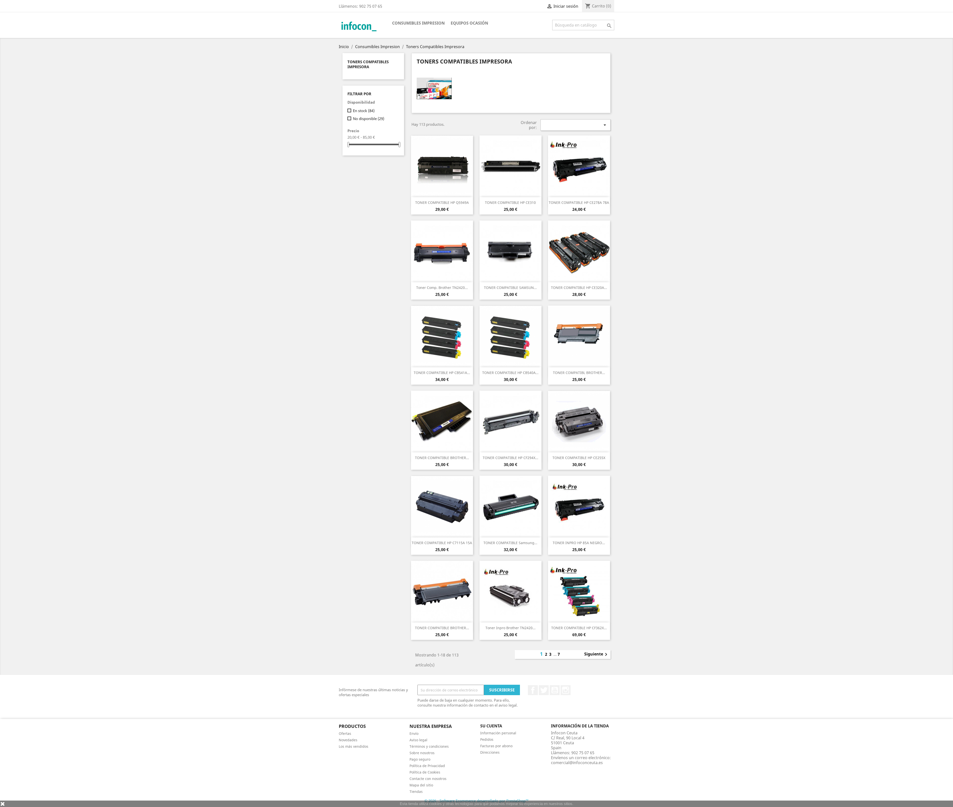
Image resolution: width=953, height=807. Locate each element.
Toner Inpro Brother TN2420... (510, 627)
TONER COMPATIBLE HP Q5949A (442, 202)
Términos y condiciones (429, 746)
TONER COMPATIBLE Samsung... (510, 542)
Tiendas (416, 791)
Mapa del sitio (421, 785)
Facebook (533, 690)
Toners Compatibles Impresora (368, 64)
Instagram (566, 690)
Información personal (498, 733)
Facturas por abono (496, 746)
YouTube (555, 690)
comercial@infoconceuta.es (577, 762)
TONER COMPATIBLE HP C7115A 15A (442, 542)
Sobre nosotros (422, 752)
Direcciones (490, 752)
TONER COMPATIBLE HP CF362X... (579, 627)
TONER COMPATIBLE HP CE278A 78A (579, 202)
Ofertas (345, 733)
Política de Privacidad (427, 765)
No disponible (368, 118)
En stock (363, 110)
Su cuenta (491, 726)
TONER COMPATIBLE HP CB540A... (510, 372)
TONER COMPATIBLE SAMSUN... (510, 287)
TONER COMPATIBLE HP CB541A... (442, 372)
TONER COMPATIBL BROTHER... (579, 372)
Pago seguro (419, 759)
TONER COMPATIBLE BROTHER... (442, 457)
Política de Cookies (424, 772)
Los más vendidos (353, 746)
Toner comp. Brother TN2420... (442, 287)
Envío (413, 733)
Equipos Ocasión (469, 23)
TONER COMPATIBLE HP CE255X (578, 457)
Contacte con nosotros (427, 778)
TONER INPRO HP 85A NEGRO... (579, 542)
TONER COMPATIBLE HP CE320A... (579, 287)
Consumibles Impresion (418, 23)
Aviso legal (418, 740)
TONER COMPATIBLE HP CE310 (510, 202)
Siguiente (596, 654)
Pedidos (486, 739)
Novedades (348, 740)
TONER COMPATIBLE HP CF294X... (510, 457)
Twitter (544, 690)
